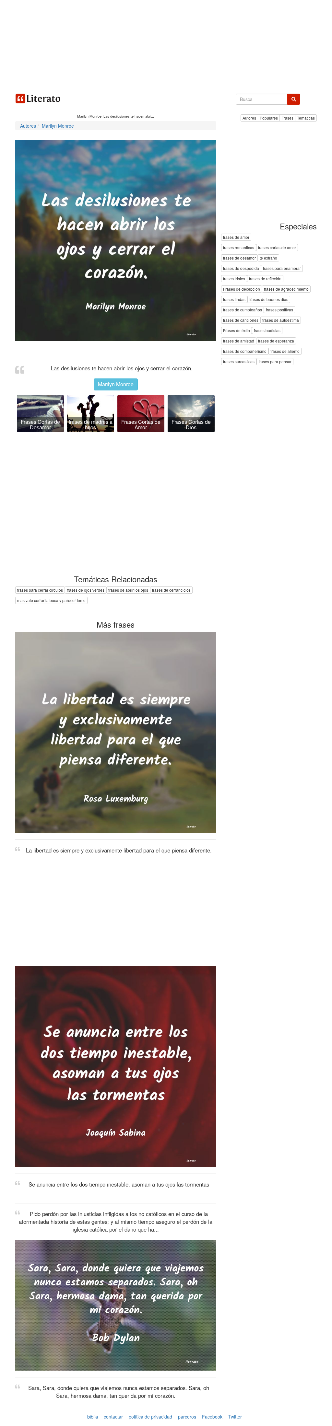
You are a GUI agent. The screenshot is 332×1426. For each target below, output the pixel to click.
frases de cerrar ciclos (171, 590)
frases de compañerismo (245, 351)
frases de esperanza (276, 341)
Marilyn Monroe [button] (116, 384)
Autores (249, 118)
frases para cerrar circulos (40, 590)
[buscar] (293, 99)
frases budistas (267, 330)
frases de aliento (285, 351)
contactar (113, 1416)
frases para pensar (274, 362)
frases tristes (234, 279)
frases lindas (234, 299)
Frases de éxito (236, 330)
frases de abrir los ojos (128, 590)
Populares (269, 118)
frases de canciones (240, 320)
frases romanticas (238, 247)
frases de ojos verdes (85, 590)
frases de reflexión (265, 279)
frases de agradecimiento (286, 289)
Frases (287, 118)
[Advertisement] (166, 45)
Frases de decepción (241, 289)
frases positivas (279, 310)
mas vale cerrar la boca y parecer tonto (51, 600)
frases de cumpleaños (242, 310)
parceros (187, 1416)
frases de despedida (241, 268)
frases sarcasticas (239, 362)
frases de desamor (239, 258)
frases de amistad (238, 341)
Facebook (212, 1416)
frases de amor (236, 237)
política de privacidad (150, 1416)
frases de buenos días (268, 299)
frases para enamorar (282, 268)
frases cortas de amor (277, 247)
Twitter (235, 1416)
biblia (92, 1416)
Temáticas (306, 118)
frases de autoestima (280, 320)
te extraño (268, 258)
